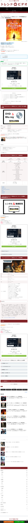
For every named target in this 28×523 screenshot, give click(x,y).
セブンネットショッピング (5, 189)
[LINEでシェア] (23, 313)
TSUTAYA (3, 191)
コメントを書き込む (14, 384)
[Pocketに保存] (17, 313)
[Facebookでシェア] (5, 313)
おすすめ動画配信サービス (4, 512)
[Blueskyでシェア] (17, 311)
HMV (2, 190)
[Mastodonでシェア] (11, 311)
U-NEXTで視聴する (14, 88)
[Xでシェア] (5, 311)
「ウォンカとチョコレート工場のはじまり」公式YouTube (9, 317)
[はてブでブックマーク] (11, 313)
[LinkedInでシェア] (14, 315)
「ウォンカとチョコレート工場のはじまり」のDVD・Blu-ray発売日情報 (12, 94)
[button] (24, 389)
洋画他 (2, 386)
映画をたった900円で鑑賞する (8, 521)
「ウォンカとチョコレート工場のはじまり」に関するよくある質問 (13, 101)
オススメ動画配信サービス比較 (19, 521)
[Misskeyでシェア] (23, 311)
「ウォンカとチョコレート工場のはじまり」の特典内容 (10, 95)
